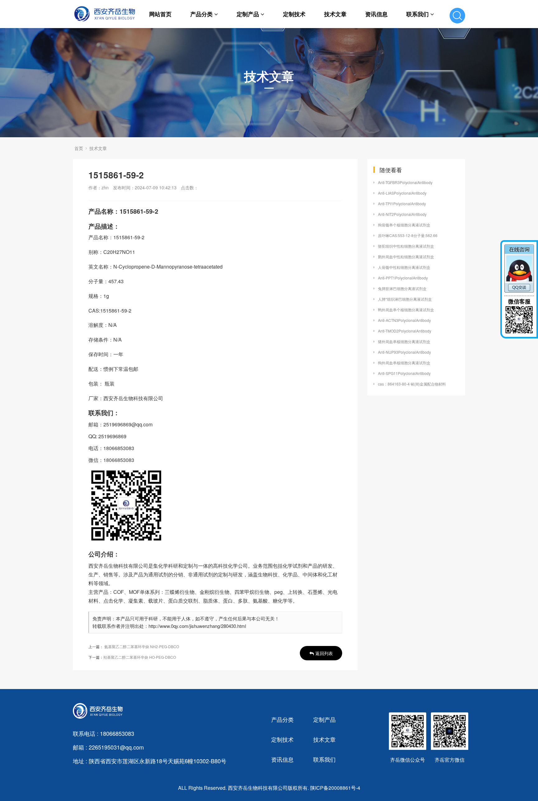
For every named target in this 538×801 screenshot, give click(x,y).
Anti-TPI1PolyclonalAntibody (402, 203)
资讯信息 (376, 14)
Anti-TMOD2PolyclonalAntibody (404, 330)
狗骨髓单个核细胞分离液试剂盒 (404, 224)
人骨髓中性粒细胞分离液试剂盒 (404, 267)
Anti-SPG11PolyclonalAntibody (404, 373)
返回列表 (324, 653)
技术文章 (335, 14)
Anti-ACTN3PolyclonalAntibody (404, 320)
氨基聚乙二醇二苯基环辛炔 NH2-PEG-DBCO (141, 646)
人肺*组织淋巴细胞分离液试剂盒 (405, 299)
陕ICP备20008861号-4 (335, 787)
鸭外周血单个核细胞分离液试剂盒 (406, 309)
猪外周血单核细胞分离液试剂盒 (404, 341)
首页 (78, 148)
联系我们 (417, 14)
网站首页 (160, 14)
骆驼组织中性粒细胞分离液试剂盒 (406, 246)
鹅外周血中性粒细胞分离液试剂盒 (406, 256)
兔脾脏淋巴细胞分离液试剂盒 (402, 288)
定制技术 (294, 14)
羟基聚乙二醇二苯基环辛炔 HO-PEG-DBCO (139, 657)
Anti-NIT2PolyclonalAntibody (402, 214)
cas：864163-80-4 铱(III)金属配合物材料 (412, 383)
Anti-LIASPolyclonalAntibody (402, 193)
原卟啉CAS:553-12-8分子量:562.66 (407, 235)
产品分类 (201, 14)
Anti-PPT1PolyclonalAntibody (403, 277)
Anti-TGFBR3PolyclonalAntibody (405, 182)
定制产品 (248, 14)
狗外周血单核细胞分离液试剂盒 (404, 362)
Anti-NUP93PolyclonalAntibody (404, 352)
